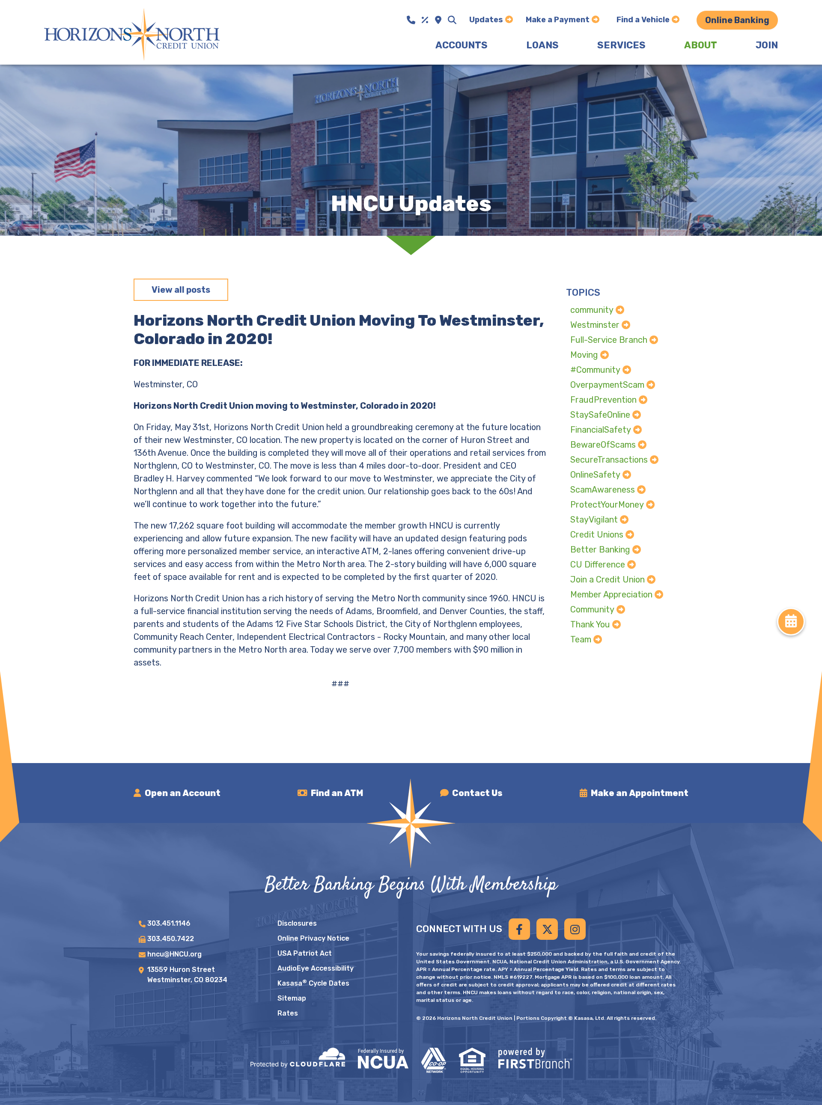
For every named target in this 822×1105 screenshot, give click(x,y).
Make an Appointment (639, 793)
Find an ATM (337, 793)
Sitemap (291, 998)
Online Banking (737, 20)
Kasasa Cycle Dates (313, 983)
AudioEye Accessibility (315, 968)
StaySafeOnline (600, 415)
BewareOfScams (603, 445)
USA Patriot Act (304, 953)
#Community (595, 370)
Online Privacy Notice (313, 938)
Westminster (594, 325)
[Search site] (452, 20)
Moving (584, 355)
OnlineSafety (595, 474)
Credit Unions (596, 534)
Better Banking (600, 549)
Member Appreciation (611, 594)
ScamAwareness (602, 489)
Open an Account (182, 793)
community (592, 310)
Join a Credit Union (607, 579)
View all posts (181, 290)
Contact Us (477, 793)
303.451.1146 (169, 923)
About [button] (700, 45)
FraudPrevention (603, 400)
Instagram (575, 929)
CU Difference (597, 564)
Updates (486, 19)
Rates (287, 1013)
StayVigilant (594, 519)
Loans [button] (542, 45)
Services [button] (621, 45)
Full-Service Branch (608, 340)
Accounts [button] (461, 45)
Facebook (519, 929)
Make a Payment (558, 19)
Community (592, 609)
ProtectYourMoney (607, 504)
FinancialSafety (600, 430)
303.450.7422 (170, 939)
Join (767, 45)
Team (580, 639)
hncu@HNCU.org (174, 954)
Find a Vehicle (643, 19)
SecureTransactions (609, 459)
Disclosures (297, 923)
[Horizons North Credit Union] (132, 34)
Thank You (590, 624)
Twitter (547, 929)
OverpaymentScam (607, 385)
